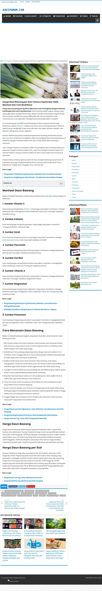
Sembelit (42, 495)
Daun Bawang (30, 491)
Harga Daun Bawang (42, 491)
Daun (4, 123)
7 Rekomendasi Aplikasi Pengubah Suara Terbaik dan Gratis (90, 100)
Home (22, 2)
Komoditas (52, 493)
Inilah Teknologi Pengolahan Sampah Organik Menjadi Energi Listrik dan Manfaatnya (90, 67)
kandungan (48, 196)
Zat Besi (63, 495)
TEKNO (85, 16)
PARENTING (60, 16)
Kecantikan (75, 170)
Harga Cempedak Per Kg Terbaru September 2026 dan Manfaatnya (90, 243)
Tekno (74, 194)
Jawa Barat (9, 138)
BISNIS (8, 16)
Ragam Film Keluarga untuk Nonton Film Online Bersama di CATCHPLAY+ (11, 533)
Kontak (28, 2)
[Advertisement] (51, 42)
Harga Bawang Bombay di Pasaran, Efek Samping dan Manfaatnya (30, 415)
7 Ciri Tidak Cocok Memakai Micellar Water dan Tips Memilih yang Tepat (90, 227)
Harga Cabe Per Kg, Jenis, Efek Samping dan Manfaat (25, 418)
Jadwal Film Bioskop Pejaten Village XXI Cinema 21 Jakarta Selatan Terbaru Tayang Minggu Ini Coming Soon (90, 268)
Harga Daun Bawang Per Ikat (10, 493)
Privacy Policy (36, 2)
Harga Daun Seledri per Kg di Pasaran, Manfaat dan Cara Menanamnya (32, 174)
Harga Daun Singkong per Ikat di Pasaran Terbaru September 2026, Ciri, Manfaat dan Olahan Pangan (14, 504)
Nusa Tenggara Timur (24, 495)
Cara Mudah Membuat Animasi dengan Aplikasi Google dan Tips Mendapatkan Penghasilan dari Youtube (84, 129)
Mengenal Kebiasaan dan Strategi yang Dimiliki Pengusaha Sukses (89, 92)
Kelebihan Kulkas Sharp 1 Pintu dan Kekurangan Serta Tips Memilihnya (90, 276)
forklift (99, 578)
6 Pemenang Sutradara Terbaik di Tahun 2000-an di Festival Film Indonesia (33, 533)
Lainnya (9, 61)
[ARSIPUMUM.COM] (13, 10)
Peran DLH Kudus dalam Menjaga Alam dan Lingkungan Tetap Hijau (88, 259)
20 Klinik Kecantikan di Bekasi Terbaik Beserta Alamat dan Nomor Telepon (90, 235)
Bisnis (74, 160)
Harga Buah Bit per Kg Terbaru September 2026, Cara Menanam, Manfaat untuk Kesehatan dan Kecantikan (55, 505)
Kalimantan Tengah (27, 493)
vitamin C (20, 126)
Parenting (75, 185)
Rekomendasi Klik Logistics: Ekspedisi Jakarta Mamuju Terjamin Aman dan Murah (90, 210)
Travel (74, 197)
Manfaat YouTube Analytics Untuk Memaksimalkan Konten (90, 251)
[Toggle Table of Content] (60, 183)
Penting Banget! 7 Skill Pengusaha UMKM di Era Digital (89, 76)
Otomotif (75, 182)
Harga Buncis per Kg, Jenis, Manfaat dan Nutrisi (23, 478)
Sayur (35, 495)
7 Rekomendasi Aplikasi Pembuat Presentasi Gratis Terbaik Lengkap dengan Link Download (90, 109)
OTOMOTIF (46, 16)
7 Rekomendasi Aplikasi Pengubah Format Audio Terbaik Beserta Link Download (89, 84)
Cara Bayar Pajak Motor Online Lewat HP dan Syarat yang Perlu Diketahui (90, 137)
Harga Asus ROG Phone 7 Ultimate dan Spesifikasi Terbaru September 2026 (89, 145)
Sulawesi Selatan (53, 495)
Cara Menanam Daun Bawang (14, 491)
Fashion (74, 163)
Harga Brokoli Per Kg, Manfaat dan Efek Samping (23, 481)
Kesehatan (75, 173)
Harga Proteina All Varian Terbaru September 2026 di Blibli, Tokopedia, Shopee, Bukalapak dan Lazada (11, 555)
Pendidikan (75, 188)
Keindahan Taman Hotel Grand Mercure (89, 283)
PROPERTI (74, 16)
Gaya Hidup (76, 166)
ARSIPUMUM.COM (91, 578)
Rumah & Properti (77, 191)
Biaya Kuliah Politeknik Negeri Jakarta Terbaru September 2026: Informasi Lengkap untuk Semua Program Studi (90, 219)
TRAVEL (95, 16)
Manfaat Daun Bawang (9, 495)
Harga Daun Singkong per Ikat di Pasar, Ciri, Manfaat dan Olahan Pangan (33, 177)
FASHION (18, 16)
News (74, 179)
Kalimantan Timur (41, 493)
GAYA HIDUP (31, 16)
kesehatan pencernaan (11, 240)
